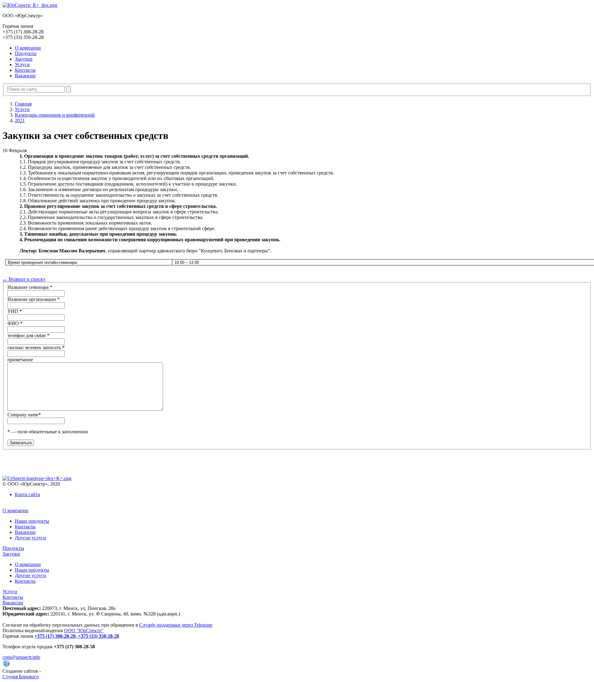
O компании (28, 47)
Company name (24, 414)
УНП (14, 311)
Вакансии (25, 75)
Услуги (22, 64)
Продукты (26, 53)
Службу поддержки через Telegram (175, 625)
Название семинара (29, 287)
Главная (23, 103)
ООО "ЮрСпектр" (84, 630)
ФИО (15, 323)
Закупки (23, 59)
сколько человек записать (36, 347)
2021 (20, 120)
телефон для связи (28, 335)
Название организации (33, 299)
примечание (20, 359)
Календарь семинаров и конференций (55, 115)
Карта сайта (27, 494)
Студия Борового (20, 676)
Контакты (25, 70)
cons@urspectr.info (21, 657)
